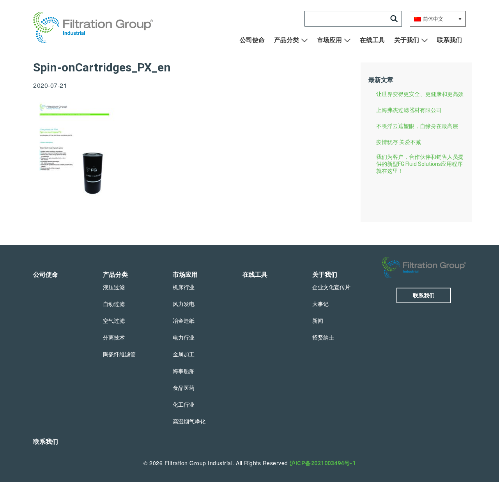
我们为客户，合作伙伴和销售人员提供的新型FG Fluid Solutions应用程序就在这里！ (420, 164)
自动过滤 (114, 304)
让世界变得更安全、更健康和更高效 (420, 94)
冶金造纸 (184, 321)
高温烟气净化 (189, 421)
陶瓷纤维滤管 (119, 354)
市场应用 (329, 40)
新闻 (317, 321)
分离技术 (114, 337)
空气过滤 (114, 321)
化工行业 (184, 405)
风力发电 (184, 304)
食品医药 (184, 388)
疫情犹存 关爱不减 (398, 142)
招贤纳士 (323, 337)
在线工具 (372, 40)
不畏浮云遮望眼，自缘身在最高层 (417, 126)
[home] (98, 27)
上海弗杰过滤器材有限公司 (409, 110)
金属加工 (184, 354)
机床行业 (184, 287)
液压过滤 (114, 287)
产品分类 (286, 40)
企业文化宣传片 (331, 287)
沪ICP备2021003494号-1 (323, 463)
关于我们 (406, 40)
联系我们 (449, 40)
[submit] (394, 19)
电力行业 (184, 337)
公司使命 (252, 40)
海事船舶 (184, 371)
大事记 (320, 304)
